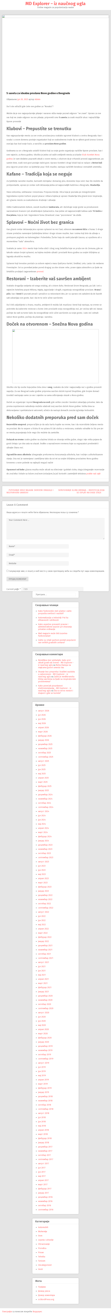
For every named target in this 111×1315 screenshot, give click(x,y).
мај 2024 (42, 824)
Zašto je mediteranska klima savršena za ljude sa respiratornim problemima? (57, 679)
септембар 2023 (45, 857)
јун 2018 (42, 1121)
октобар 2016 (44, 1205)
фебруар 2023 (44, 887)
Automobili (43, 1227)
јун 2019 (42, 1071)
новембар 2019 (45, 1050)
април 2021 (43, 979)
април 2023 (43, 878)
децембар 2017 (45, 1147)
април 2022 (43, 929)
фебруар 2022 (44, 937)
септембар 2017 (45, 1159)
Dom (40, 1235)
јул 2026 (42, 715)
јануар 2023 (43, 891)
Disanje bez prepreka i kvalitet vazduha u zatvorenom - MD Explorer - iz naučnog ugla (56, 674)
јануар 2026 (43, 740)
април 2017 (43, 1180)
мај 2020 (42, 1025)
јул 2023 (42, 866)
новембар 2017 (45, 1151)
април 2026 (43, 727)
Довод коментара (46, 1295)
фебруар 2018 (45, 1138)
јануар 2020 (43, 1042)
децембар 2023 (45, 845)
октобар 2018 (44, 1105)
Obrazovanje (44, 1244)
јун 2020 (42, 1021)
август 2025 (43, 761)
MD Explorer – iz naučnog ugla (55, 3)
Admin (37, 99)
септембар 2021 (45, 958)
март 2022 (43, 933)
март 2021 (43, 983)
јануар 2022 (43, 941)
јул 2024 (42, 815)
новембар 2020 (45, 1000)
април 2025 (43, 778)
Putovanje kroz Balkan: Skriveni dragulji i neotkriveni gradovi (30, 491)
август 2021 (43, 962)
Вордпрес (37, 1311)
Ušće (24, 248)
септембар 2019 (45, 1059)
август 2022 (43, 912)
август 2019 (43, 1063)
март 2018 (43, 1134)
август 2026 (43, 711)
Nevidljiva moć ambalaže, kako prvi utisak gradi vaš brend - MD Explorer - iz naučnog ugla (56, 662)
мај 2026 (42, 723)
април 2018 (43, 1130)
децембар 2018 (45, 1096)
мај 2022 (42, 924)
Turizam (41, 1261)
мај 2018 (42, 1126)
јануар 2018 (43, 1142)
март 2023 (43, 882)
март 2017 (43, 1184)
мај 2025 (42, 773)
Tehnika (41, 1256)
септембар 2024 (45, 807)
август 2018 (43, 1113)
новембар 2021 (45, 950)
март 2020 (43, 1033)
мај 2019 (42, 1075)
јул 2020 (42, 1017)
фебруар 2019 (45, 1088)
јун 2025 (42, 769)
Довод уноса (44, 1291)
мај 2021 (42, 975)
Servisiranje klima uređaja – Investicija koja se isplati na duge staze (81, 491)
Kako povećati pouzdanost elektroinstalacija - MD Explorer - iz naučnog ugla (54, 688)
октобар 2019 (44, 1054)
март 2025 (43, 782)
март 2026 (43, 732)
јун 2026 (42, 719)
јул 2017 (42, 1168)
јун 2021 (42, 970)
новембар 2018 (45, 1100)
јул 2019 (42, 1067)
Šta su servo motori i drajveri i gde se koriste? (55, 691)
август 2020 (43, 1012)
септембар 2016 (45, 1209)
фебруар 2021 (44, 987)
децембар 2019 (45, 1046)
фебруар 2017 (44, 1188)
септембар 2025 (45, 757)
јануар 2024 (43, 841)
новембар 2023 (45, 849)
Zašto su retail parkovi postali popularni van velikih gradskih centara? (57, 641)
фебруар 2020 (45, 1038)
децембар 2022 (45, 895)
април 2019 (43, 1079)
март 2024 (43, 832)
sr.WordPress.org (46, 1299)
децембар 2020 (45, 996)
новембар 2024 (45, 799)
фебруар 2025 (44, 786)
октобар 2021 (44, 954)
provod (40, 271)
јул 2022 (42, 916)
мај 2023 (42, 874)
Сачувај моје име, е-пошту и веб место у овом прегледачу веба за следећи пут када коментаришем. (56, 571)
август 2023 (43, 861)
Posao (41, 1252)
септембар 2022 (45, 908)
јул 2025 (42, 765)
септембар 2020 (45, 1008)
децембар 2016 (45, 1197)
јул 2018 (42, 1117)
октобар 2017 (44, 1155)
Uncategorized (44, 1265)
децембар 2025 (45, 744)
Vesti (40, 1269)
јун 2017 (42, 1172)
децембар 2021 (45, 945)
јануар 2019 (43, 1092)
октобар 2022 (44, 903)
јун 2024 (42, 820)
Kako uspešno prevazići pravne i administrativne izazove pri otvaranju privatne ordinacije (55, 626)
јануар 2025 (43, 790)
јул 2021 (42, 966)
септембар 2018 (45, 1109)
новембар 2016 (45, 1201)
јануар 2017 (43, 1193)
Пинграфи (7, 1311)
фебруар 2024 (45, 836)
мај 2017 (42, 1176)
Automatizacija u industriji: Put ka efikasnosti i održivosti (53, 618)
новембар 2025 (45, 748)
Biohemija (42, 1231)
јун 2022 (42, 920)
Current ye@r (14, 589)
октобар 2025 (44, 752)
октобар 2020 (44, 1004)
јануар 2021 (43, 991)
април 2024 (43, 828)
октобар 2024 (44, 803)
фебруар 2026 (45, 736)
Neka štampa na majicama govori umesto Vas (54, 666)
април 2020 (43, 1029)
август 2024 (43, 811)
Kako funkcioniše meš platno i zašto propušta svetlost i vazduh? (55, 612)
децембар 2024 (45, 794)
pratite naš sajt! (93, 473)
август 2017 (43, 1163)
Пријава (42, 1287)
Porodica (42, 1248)
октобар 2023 (44, 853)
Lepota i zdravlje (45, 1240)
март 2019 (43, 1084)
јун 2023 (42, 870)
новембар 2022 (45, 899)
